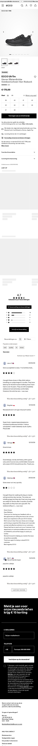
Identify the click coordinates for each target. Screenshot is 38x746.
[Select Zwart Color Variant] (4, 62)
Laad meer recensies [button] (19, 574)
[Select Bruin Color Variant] (16, 62)
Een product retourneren (10, 725)
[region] (18, 297)
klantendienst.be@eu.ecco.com (12, 709)
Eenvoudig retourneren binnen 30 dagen (17, 138)
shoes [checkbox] (22, 332)
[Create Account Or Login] (26, 5)
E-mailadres (9, 614)
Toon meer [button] (6, 336)
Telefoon (8, 628)
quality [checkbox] (11, 332)
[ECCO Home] (9, 5)
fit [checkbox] (16, 332)
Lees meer (25, 376)
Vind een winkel (7, 728)
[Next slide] (32, 32)
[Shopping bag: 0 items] (35, 5)
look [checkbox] (5, 332)
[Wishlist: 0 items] (31, 5)
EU (8, 95)
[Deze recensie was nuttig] (29, 383)
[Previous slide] (3, 32)
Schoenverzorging (8, 733)
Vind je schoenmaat (8, 739)
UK (12, 95)
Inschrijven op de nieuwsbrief (19, 644)
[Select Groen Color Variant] (10, 62)
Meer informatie (27, 124)
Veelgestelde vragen (8, 722)
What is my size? (31, 95)
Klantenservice (6, 720)
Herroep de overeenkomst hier (10, 742)
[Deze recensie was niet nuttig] (33, 383)
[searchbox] (10, 323)
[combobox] (26, 340)
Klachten (5, 731)
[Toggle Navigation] (2, 5)
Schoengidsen (6, 736)
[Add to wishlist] (35, 76)
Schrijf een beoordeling (19, 314)
